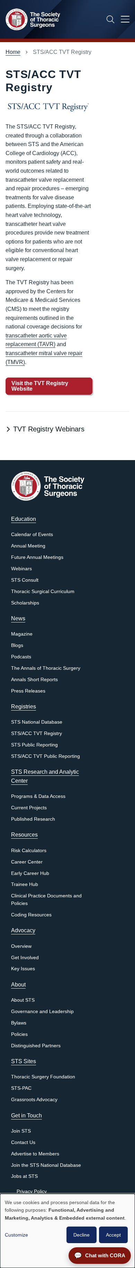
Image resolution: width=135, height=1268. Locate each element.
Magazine (22, 634)
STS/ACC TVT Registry (36, 733)
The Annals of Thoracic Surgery (45, 668)
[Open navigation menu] (125, 20)
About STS (23, 1000)
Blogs (17, 645)
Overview (21, 946)
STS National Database (36, 722)
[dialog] (67, 1231)
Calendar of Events (32, 534)
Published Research (33, 819)
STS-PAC (21, 1088)
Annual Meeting (28, 546)
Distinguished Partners (36, 1045)
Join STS (21, 1131)
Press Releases (28, 691)
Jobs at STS (24, 1176)
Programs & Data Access (38, 796)
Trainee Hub (24, 884)
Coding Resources (31, 914)
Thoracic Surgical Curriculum (42, 591)
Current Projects (29, 807)
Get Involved (25, 957)
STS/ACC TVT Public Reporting (45, 756)
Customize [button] (16, 1235)
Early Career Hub (30, 873)
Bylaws (18, 1023)
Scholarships (25, 603)
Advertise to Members (35, 1153)
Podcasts (21, 656)
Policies (19, 1034)
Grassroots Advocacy (34, 1099)
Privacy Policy (32, 1191)
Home (13, 52)
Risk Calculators (28, 850)
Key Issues (23, 968)
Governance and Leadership (42, 1011)
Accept (113, 1235)
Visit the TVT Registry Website (39, 386)
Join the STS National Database (46, 1165)
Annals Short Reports (34, 679)
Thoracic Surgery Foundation (43, 1076)
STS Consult (24, 580)
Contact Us (23, 1142)
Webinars (21, 568)
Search (110, 19)
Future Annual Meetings (37, 557)
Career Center (27, 862)
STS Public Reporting (34, 744)
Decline (81, 1235)
